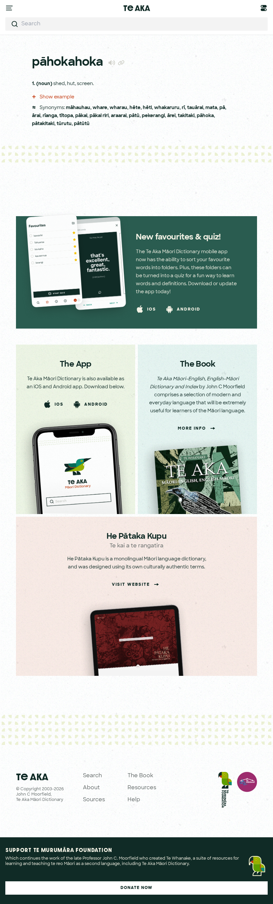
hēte (135, 107)
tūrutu (64, 123)
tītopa (66, 115)
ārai (36, 115)
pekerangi (153, 115)
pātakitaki (43, 123)
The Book (140, 776)
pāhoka (205, 115)
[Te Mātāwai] (247, 791)
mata (211, 107)
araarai (119, 115)
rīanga (50, 115)
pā (222, 107)
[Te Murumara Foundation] (225, 791)
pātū (134, 115)
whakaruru (166, 107)
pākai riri (99, 115)
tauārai (195, 107)
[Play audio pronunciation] (112, 62)
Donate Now (137, 888)
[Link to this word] (121, 63)
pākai (81, 115)
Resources (142, 788)
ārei (171, 115)
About (91, 788)
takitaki (186, 115)
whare (100, 107)
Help (134, 800)
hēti (147, 107)
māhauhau (78, 107)
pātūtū (82, 123)
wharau (118, 107)
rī (183, 107)
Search (92, 776)
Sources (94, 800)
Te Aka (136, 8)
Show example (56, 97)
